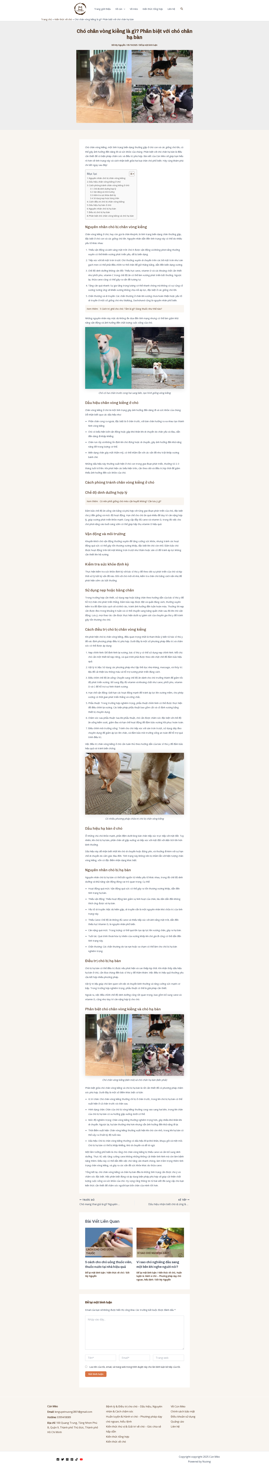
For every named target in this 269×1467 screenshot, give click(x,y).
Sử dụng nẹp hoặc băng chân (106, 198)
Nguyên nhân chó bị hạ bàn (102, 208)
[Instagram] (67, 1459)
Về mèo (134, 8)
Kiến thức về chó (115, 1272)
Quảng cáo (177, 1421)
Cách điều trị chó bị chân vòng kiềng (106, 201)
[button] (181, 9)
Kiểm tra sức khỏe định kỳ (105, 195)
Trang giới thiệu (102, 8)
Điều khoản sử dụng (183, 1416)
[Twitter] (62, 1459)
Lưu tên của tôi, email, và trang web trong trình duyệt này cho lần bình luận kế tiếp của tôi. (134, 1366)
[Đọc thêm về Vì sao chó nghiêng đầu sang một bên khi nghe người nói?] (160, 1242)
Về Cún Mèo (178, 1406)
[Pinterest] (72, 1459)
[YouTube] (81, 1459)
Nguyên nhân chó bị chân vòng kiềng (107, 178)
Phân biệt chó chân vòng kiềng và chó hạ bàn (111, 215)
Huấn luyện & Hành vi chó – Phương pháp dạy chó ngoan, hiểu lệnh (159, 1276)
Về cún (118, 8)
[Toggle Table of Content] (130, 173)
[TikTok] (76, 1459)
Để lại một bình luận (148, 45)
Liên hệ (171, 8)
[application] (123, 9)
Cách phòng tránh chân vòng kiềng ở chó (109, 185)
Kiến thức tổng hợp (153, 8)
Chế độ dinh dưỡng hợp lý (105, 188)
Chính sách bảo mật (183, 1411)
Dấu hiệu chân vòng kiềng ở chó (105, 181)
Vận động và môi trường (104, 192)
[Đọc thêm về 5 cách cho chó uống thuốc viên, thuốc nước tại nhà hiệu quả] (109, 1242)
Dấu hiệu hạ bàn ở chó (100, 205)
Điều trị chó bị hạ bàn (99, 212)
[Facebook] (58, 1459)
